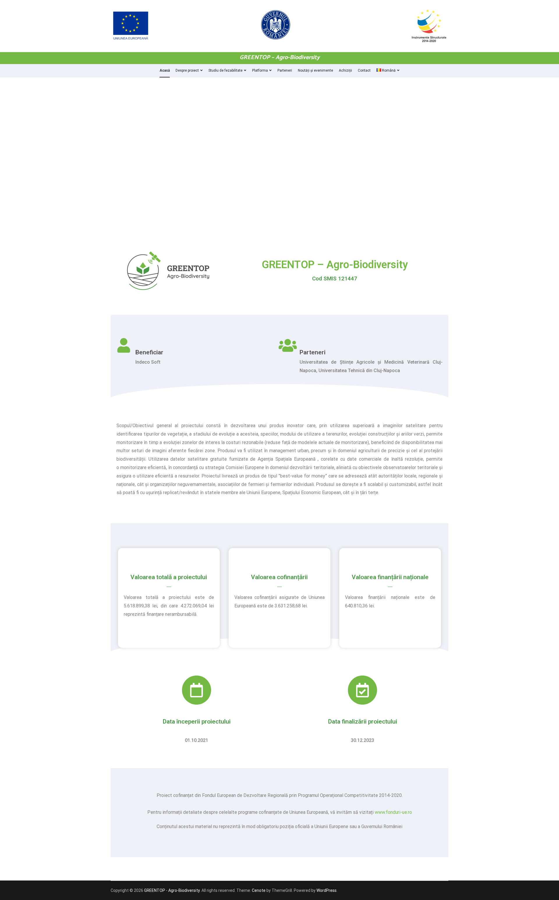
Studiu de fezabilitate (225, 70)
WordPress (326, 890)
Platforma (260, 70)
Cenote (259, 890)
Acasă (165, 70)
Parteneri (284, 70)
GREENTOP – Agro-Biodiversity (280, 57)
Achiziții (345, 70)
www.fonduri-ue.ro (393, 812)
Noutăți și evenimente (315, 70)
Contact (364, 70)
